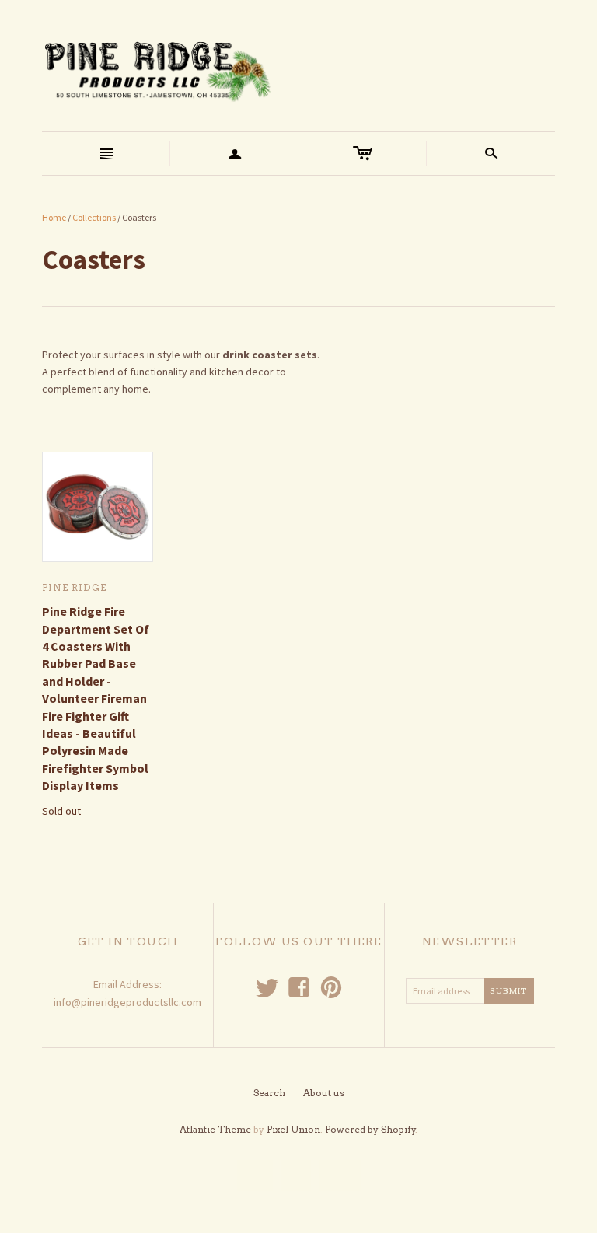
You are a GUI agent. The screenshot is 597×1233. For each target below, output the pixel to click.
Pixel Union (293, 1129)
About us (323, 1093)
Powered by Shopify (370, 1129)
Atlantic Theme (215, 1129)
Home (54, 217)
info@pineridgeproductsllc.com (127, 1002)
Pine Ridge (74, 587)
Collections (94, 217)
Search (269, 1093)
